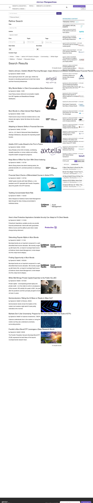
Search (59, 13)
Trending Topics (69, 21)
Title (10, 24)
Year (83, 161)
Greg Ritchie (66, 177)
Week (76, 161)
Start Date (12, 46)
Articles (66, 164)
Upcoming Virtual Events (69, 26)
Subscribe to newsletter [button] (79, 6)
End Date (39, 46)
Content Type (13, 53)
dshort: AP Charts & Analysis (30, 56)
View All (76, 21)
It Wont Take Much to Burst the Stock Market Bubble (78, 167)
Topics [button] (31, 6)
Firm (10, 38)
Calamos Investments (28, 316)
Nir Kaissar (66, 186)
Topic (28, 38)
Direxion (24, 301)
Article (12, 56)
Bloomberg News (72, 169)
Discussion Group (29, 59)
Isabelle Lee (66, 182)
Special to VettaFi (15, 74)
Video (17, 56)
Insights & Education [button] (19, 6)
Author (11, 31)
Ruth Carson (66, 173)
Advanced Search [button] (15, 17)
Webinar (12, 59)
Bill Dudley (66, 169)
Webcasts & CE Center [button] (43, 6)
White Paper (54, 56)
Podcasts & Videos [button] (18, 9)
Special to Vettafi (15, 91)
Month (79, 161)
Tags (46, 38)
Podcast (19, 59)
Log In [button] (83, 8)
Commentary (45, 56)
